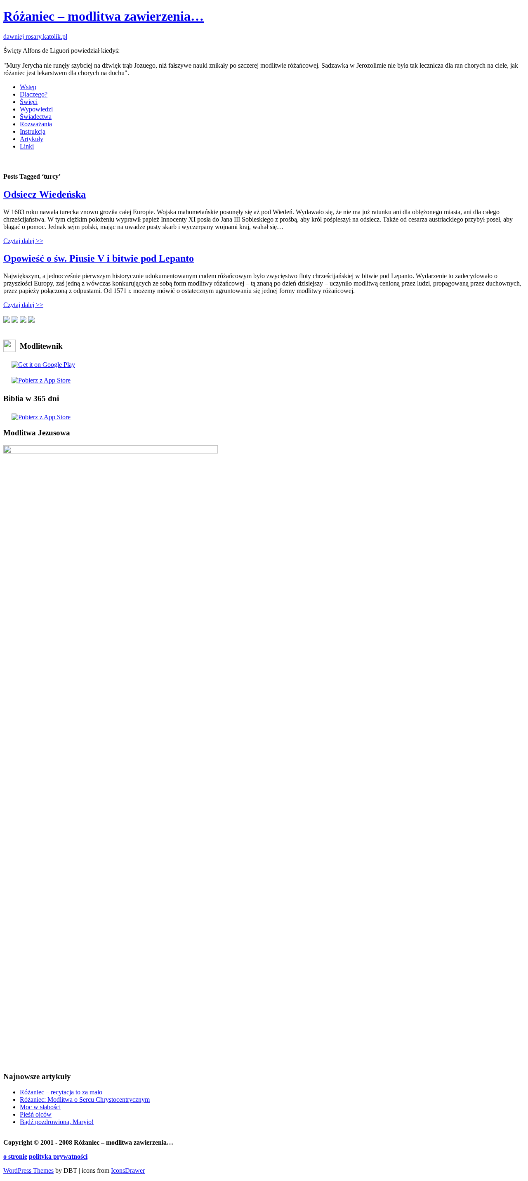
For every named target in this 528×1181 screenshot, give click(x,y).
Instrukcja (32, 131)
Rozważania (36, 124)
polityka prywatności (58, 1156)
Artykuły (31, 138)
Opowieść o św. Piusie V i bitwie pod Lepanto (98, 258)
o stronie (15, 1156)
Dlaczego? (33, 94)
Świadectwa (36, 116)
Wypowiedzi (36, 109)
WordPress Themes (28, 1170)
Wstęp (28, 86)
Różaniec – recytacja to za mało (61, 1092)
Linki (27, 146)
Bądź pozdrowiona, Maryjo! (57, 1121)
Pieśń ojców (36, 1114)
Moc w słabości (40, 1106)
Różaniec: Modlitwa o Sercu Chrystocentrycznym (85, 1099)
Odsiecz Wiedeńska (44, 194)
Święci (29, 101)
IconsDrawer (128, 1170)
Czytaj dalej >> (23, 240)
